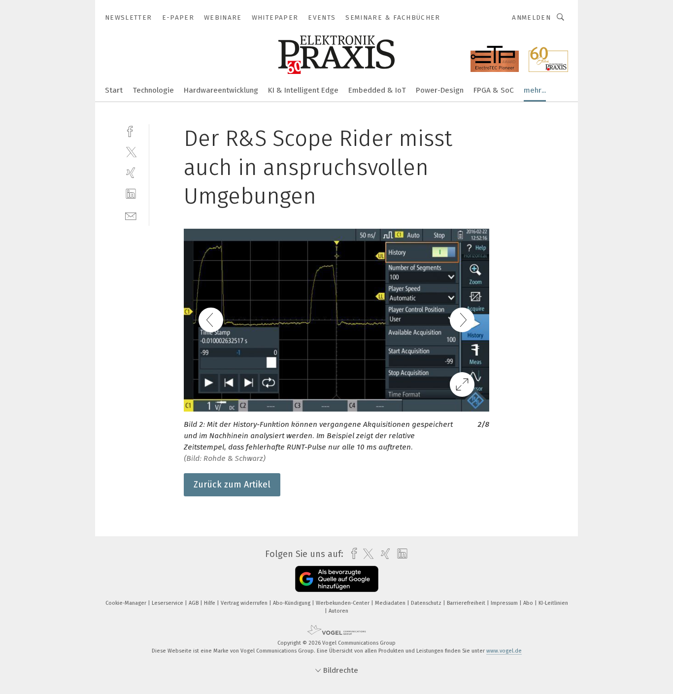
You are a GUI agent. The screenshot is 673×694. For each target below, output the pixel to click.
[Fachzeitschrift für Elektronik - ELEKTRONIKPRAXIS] (114, 89)
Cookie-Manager (126, 603)
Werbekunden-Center (343, 603)
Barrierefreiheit (467, 603)
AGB (194, 603)
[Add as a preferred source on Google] (336, 579)
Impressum (505, 603)
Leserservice (168, 603)
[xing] (131, 173)
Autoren (338, 611)
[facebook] (131, 130)
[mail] (131, 215)
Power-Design (440, 90)
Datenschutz (427, 603)
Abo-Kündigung (292, 603)
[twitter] (131, 151)
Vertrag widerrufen (245, 603)
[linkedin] (131, 194)
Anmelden (531, 17)
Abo (529, 603)
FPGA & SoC (493, 90)
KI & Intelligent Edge (303, 90)
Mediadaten (391, 603)
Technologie (153, 90)
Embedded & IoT (377, 90)
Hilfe (210, 603)
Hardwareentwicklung (221, 90)
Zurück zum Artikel (232, 484)
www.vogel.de (504, 651)
